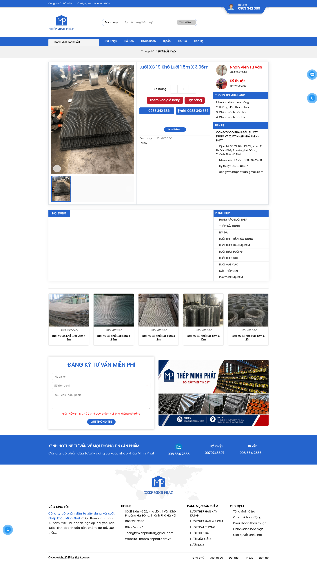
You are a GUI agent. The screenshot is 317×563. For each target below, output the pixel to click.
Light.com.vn (83, 557)
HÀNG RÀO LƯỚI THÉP (233, 219)
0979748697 (214, 453)
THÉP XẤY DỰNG (229, 226)
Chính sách (148, 41)
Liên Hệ (198, 41)
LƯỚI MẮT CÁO (167, 51)
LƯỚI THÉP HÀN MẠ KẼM (234, 245)
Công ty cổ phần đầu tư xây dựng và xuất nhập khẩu (79, 3)
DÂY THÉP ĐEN (228, 271)
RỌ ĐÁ (223, 232)
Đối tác (129, 41)
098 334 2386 (179, 454)
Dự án (167, 41)
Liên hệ (264, 557)
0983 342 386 (249, 8)
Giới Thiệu (111, 41)
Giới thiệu (216, 557)
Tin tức (248, 557)
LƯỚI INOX (197, 545)
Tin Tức (182, 41)
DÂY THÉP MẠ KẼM (231, 277)
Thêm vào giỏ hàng (165, 100)
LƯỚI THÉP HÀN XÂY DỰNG (236, 239)
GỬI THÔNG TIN (101, 421)
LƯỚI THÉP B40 (228, 258)
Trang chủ (147, 51)
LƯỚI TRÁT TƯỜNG (231, 251)
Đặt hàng (194, 100)
